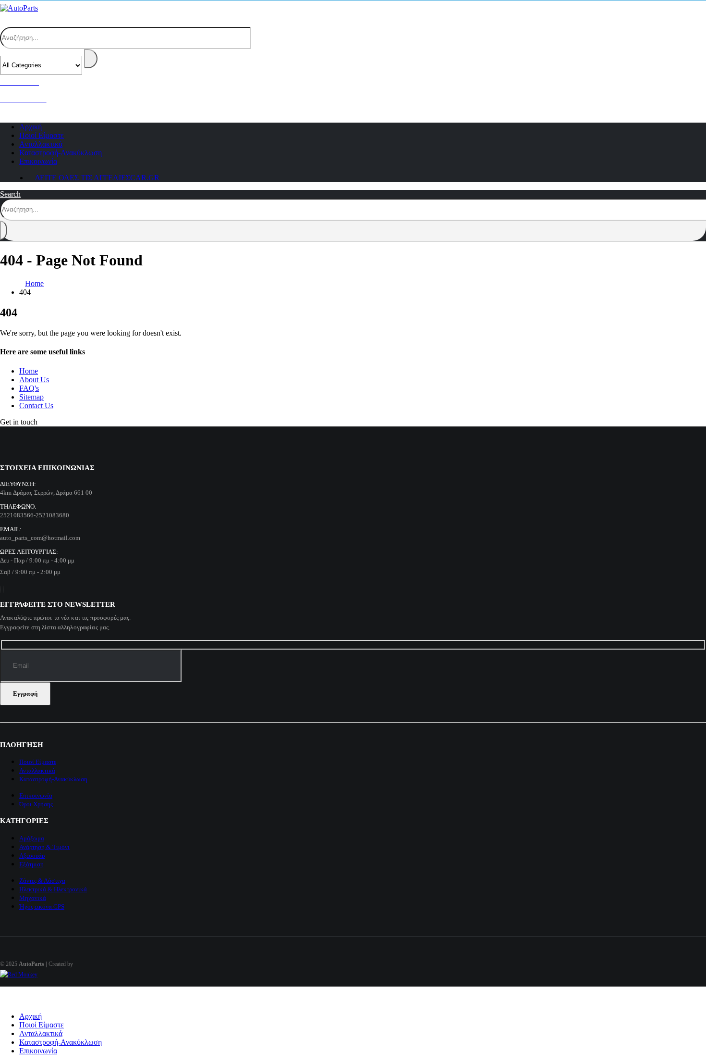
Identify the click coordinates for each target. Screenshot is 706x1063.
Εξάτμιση (31, 864)
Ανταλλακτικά (37, 770)
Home (28, 371)
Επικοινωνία (38, 161)
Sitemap (31, 397)
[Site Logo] (19, 8)
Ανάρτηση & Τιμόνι (44, 846)
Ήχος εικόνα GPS (41, 906)
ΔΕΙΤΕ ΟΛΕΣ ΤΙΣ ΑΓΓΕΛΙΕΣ (97, 178)
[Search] (90, 58)
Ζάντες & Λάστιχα (42, 880)
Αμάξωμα (31, 838)
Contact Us (36, 405)
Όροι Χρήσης (36, 804)
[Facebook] (0, 589)
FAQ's (29, 388)
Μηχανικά (32, 897)
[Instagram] (3, 589)
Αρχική (30, 1016)
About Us (34, 379)
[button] (17, 19)
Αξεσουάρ (32, 855)
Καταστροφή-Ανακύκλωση (53, 779)
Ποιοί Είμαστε (37, 761)
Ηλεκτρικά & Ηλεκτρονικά (53, 889)
